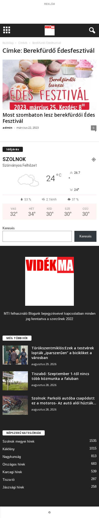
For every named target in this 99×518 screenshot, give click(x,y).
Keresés (9, 228)
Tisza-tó (8, 480)
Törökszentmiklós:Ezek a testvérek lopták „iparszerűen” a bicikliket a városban (62, 353)
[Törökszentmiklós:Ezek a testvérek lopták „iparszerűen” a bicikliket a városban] (15, 355)
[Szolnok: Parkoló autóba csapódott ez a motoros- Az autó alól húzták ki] (15, 405)
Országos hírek (14, 464)
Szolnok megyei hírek (19, 441)
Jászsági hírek (13, 487)
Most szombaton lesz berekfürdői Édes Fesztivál (49, 118)
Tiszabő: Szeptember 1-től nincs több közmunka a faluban (60, 376)
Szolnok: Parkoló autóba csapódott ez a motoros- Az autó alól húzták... (63, 400)
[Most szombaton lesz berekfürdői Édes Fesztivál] (49, 85)
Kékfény (9, 449)
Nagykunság (12, 457)
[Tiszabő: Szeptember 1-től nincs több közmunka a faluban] (15, 380)
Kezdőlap (8, 43)
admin (7, 127)
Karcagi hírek (12, 472)
